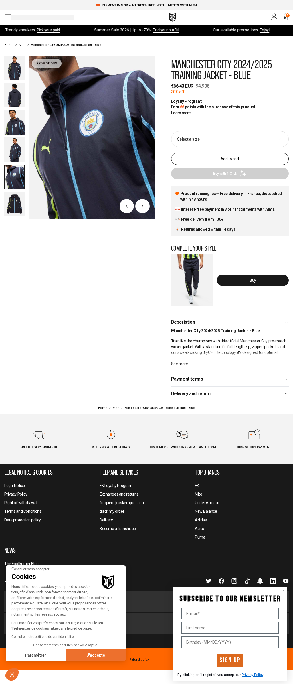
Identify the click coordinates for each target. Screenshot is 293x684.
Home (8, 45)
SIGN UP (230, 660)
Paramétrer (35, 655)
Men (22, 45)
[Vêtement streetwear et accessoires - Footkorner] (172, 17)
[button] (12, 674)
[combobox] (42, 17)
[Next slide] (142, 206)
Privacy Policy (252, 675)
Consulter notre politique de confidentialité (42, 637)
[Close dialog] (283, 591)
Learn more (181, 113)
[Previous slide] (127, 206)
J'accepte (96, 655)
